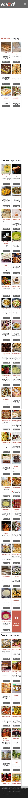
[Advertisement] (14, 22)
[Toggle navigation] (25, 4)
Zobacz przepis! (6, 61)
